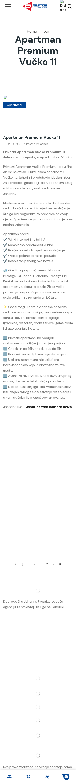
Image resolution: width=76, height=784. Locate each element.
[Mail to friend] (41, 563)
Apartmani (14, 105)
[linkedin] (47, 563)
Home (32, 31)
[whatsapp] (54, 563)
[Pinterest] (34, 563)
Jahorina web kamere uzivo (49, 407)
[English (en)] (61, 6)
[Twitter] (17, 563)
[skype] (59, 563)
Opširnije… (10, 612)
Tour (45, 31)
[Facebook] (22, 563)
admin (44, 144)
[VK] (28, 563)
